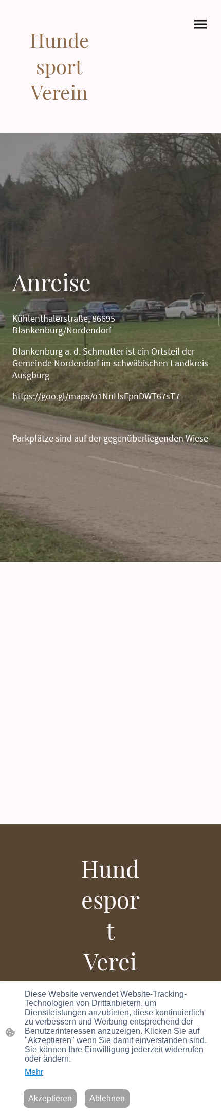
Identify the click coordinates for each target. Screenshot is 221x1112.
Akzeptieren (50, 1098)
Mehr (34, 1072)
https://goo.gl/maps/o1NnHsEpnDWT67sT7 (96, 396)
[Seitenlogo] (59, 112)
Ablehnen (107, 1098)
